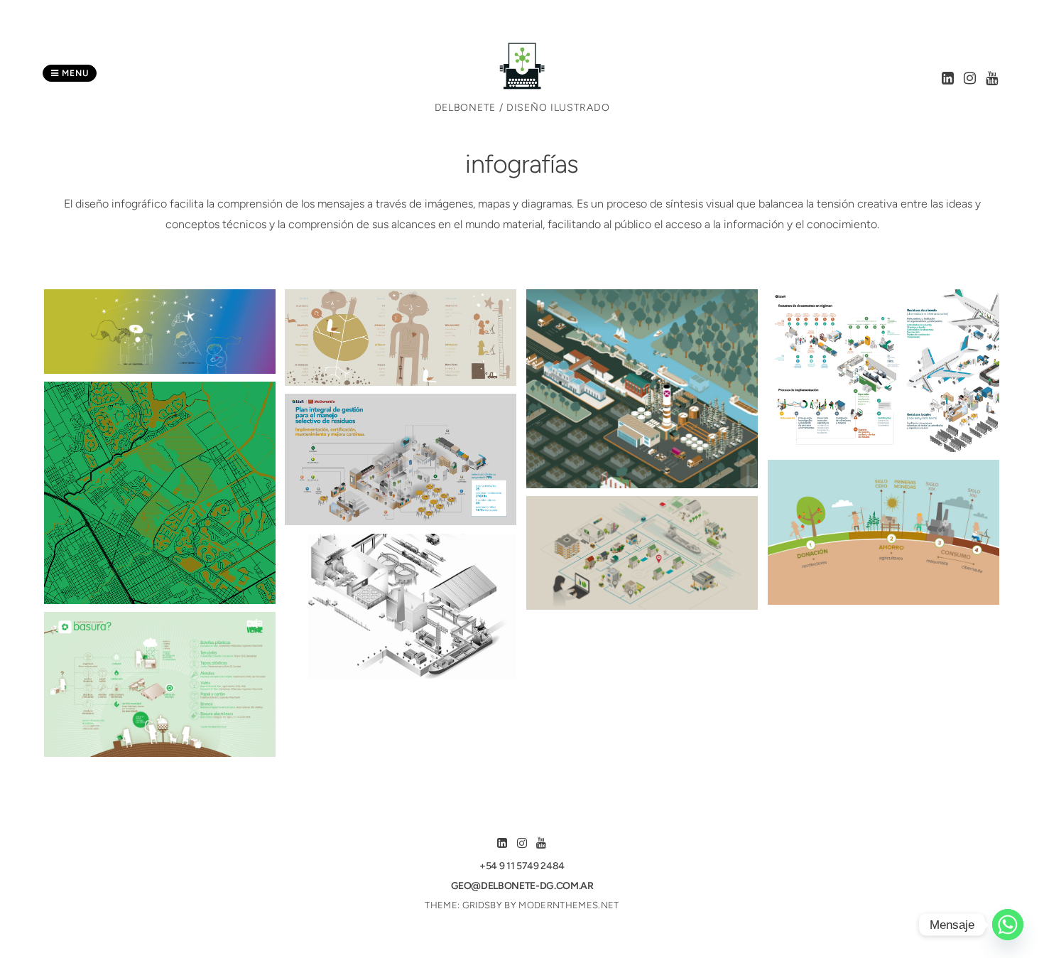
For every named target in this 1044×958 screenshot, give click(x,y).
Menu (74, 73)
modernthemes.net (568, 905)
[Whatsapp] (1007, 924)
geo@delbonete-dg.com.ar (522, 886)
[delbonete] (522, 85)
